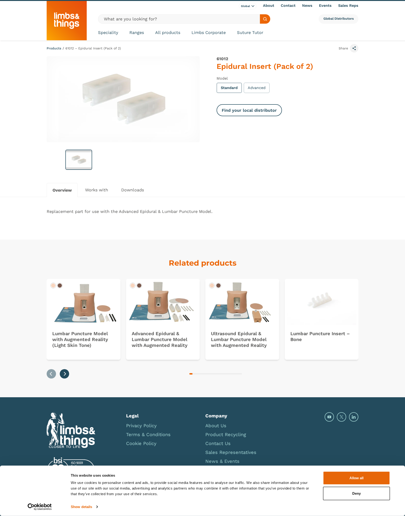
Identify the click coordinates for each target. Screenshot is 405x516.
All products (167, 32)
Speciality (108, 32)
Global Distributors (338, 18)
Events (325, 5)
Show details (81, 507)
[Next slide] (64, 374)
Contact (288, 5)
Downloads (132, 189)
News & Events (222, 461)
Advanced (257, 87)
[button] (78, 160)
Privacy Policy (141, 425)
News (307, 5)
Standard (229, 87)
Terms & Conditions (148, 434)
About (268, 5)
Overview (62, 190)
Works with (96, 189)
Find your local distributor (249, 110)
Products (54, 48)
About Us (215, 425)
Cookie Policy (141, 443)
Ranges (136, 32)
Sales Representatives (230, 452)
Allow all (356, 478)
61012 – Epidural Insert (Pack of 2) (93, 48)
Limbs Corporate (208, 32)
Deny (356, 493)
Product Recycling (225, 434)
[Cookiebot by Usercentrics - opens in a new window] (39, 506)
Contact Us (218, 443)
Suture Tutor (250, 32)
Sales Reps (348, 5)
